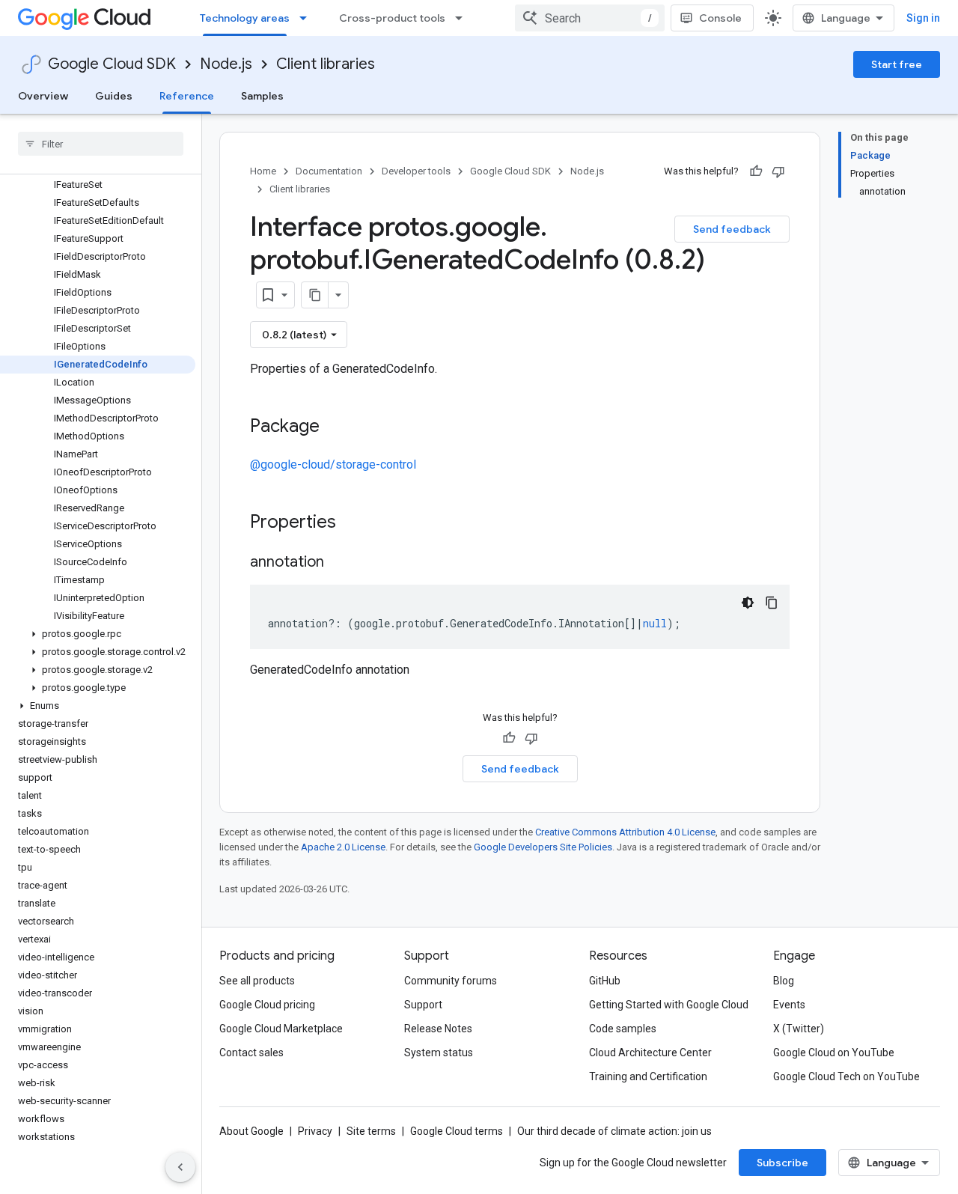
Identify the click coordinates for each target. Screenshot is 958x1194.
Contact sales (251, 1053)
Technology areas (245, 18)
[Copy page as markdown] (315, 295)
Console (720, 18)
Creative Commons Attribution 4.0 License (625, 832)
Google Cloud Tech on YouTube (846, 1076)
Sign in (923, 18)
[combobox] (590, 17)
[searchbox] (100, 144)
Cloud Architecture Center (650, 1053)
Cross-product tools (392, 18)
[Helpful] (756, 171)
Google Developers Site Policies (543, 847)
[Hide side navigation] (180, 1167)
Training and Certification (648, 1076)
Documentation (329, 171)
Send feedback (732, 229)
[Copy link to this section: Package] (335, 427)
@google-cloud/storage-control (333, 464)
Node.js (226, 64)
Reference (186, 96)
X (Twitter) (798, 1029)
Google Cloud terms (456, 1131)
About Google (251, 1131)
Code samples (622, 1029)
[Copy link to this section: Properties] (355, 523)
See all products (257, 981)
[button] (97, 634)
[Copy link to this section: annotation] (339, 563)
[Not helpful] (778, 171)
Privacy (315, 1131)
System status (438, 1053)
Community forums (450, 981)
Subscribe (782, 1162)
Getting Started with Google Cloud (668, 1005)
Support (423, 1005)
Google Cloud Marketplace (281, 1029)
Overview (43, 96)
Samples (262, 96)
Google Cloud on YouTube (833, 1053)
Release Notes (438, 1029)
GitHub (604, 981)
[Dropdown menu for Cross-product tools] (463, 18)
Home (263, 171)
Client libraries (325, 64)
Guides (113, 96)
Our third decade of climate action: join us (614, 1131)
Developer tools (416, 171)
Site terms (371, 1131)
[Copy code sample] (772, 603)
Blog (783, 981)
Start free (896, 64)
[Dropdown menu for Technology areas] (308, 18)
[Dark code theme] (748, 603)
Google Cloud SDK (112, 64)
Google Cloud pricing (267, 1005)
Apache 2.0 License (343, 847)
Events (789, 1005)
